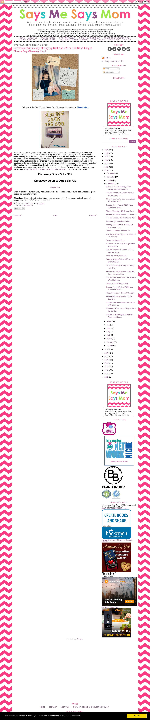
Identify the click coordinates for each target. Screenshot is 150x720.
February (110, 342)
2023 (107, 160)
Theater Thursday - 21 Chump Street (120, 211)
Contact (127, 40)
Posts (107, 69)
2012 (107, 374)
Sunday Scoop (98, 40)
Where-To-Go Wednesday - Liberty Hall (121, 214)
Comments (109, 72)
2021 (107, 167)
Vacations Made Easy (110, 607)
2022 (107, 163)
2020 (107, 170)
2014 (107, 367)
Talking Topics (48, 38)
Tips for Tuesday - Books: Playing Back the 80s (45, 169)
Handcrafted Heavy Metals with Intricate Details (117, 541)
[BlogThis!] (17, 208)
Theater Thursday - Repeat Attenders (120, 293)
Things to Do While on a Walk (117, 283)
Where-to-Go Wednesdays (116, 38)
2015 (107, 363)
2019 (107, 350)
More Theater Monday (90, 38)
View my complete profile (113, 61)
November (111, 177)
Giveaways (114, 40)
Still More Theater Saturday (74, 40)
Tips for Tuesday (67, 38)
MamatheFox (83, 107)
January (110, 345)
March (109, 339)
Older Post (92, 216)
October (110, 180)
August (109, 321)
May (109, 332)
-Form (57, 188)
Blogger (80, 639)
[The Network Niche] (119, 465)
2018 (107, 353)
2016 (107, 360)
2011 (107, 377)
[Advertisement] (75, 655)
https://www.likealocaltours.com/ (114, 509)
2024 (107, 157)
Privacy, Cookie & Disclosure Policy (91, 707)
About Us (32, 38)
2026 (107, 150)
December (111, 173)
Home (22, 38)
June (109, 328)
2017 (107, 356)
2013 (107, 370)
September (111, 184)
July (108, 325)
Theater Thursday (26, 40)
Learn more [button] (75, 716)
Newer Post (17, 216)
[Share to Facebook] (21, 208)
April (109, 335)
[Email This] (15, 208)
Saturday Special (47, 40)
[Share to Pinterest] (23, 208)
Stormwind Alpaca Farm (115, 240)
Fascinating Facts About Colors (118, 221)
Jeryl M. (107, 58)
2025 (107, 153)
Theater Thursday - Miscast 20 (118, 231)
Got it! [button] (136, 716)
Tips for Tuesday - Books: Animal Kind (120, 218)
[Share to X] (19, 208)
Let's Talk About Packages (116, 256)
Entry (52, 188)
